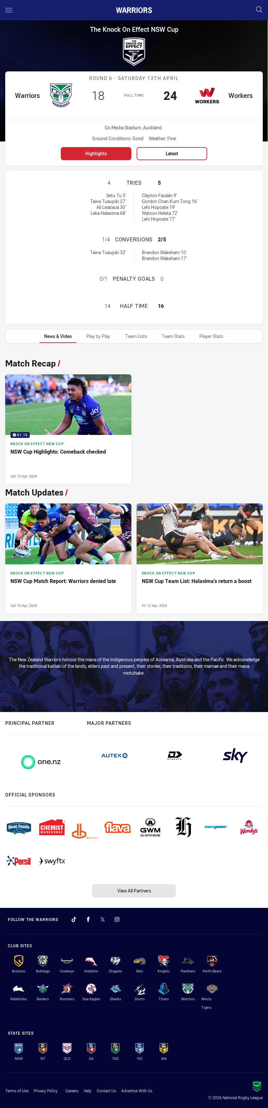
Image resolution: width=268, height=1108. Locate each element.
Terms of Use (16, 1090)
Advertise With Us (136, 1090)
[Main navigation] (8, 10)
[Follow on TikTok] (73, 919)
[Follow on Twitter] (102, 919)
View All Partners (134, 891)
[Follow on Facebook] (88, 919)
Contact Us (106, 1090)
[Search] (259, 10)
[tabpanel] (134, 484)
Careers (71, 1090)
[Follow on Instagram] (117, 919)
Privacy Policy (46, 1090)
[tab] (58, 336)
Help (88, 1090)
